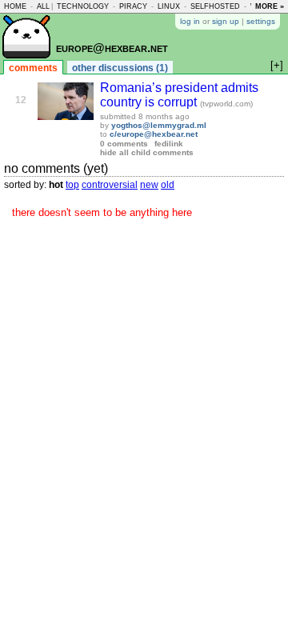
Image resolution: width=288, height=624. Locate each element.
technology (83, 6)
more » (269, 6)
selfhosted (215, 6)
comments (33, 68)
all (43, 6)
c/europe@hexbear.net (154, 134)
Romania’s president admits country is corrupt (179, 95)
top (72, 184)
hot (56, 184)
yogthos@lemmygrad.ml (158, 125)
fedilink (168, 143)
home (15, 6)
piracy (133, 6)
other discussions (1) (120, 68)
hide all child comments (147, 152)
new (149, 184)
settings (260, 21)
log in (190, 21)
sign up (225, 21)
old (167, 184)
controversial (110, 184)
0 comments (124, 143)
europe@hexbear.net (112, 47)
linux (169, 6)
